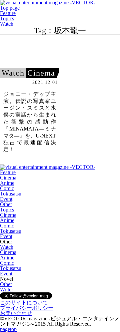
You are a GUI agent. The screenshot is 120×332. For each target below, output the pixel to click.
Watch (6, 24)
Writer (6, 289)
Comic (7, 188)
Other (6, 204)
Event (6, 199)
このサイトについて (24, 302)
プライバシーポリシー (26, 308)
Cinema (8, 177)
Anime (7, 183)
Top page (10, 8)
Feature (8, 13)
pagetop (8, 329)
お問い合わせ (16, 313)
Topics (7, 18)
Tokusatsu (10, 193)
